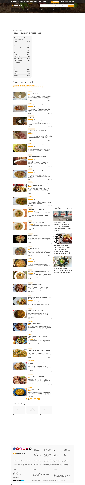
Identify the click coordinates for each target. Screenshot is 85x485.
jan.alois (29, 267)
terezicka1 (30, 243)
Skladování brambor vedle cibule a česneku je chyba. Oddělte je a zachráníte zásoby (61, 474)
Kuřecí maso (35, 9)
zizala (29, 318)
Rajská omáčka (46, 464)
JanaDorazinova (31, 152)
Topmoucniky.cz (67, 450)
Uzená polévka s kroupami (35, 105)
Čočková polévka (65, 464)
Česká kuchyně (40, 10)
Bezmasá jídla (31, 116)
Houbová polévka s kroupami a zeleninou (39, 350)
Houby (30, 334)
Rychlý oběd (65, 465)
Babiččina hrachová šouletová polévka (38, 271)
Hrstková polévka (33, 93)
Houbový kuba (32, 118)
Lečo (54, 465)
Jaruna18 (29, 179)
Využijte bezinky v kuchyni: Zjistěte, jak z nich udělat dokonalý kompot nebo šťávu (61, 476)
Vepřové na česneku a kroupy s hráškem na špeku (39, 362)
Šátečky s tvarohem (16, 472)
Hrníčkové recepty (18, 10)
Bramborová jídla (32, 129)
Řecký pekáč (15, 470)
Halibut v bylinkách (16, 477)
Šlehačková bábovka (35, 460)
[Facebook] (14, 448)
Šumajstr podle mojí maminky (36, 376)
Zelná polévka (41, 460)
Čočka (33, 85)
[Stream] (27, 448)
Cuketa (68, 9)
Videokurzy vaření (37, 451)
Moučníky (26, 9)
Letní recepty (63, 9)
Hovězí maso (22, 85)
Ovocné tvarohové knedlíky (38, 464)
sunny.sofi (30, 255)
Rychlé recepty (26, 10)
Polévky (30, 9)
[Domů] (13, 30)
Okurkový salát (15, 465)
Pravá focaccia (28, 460)
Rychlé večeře (33, 10)
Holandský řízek (28, 465)
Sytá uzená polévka (33, 248)
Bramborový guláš (53, 464)
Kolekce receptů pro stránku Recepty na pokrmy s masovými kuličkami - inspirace (28, 87)
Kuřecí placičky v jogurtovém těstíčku (40, 473)
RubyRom (29, 371)
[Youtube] (24, 448)
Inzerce (54, 449)
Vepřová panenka (62, 460)
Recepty (16, 30)
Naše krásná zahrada (37, 455)
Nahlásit (54, 454)
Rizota (30, 295)
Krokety (28, 414)
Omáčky (21, 9)
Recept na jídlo (36, 449)
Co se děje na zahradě (17, 460)
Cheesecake (59, 464)
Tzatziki (67, 460)
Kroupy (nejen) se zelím (34, 323)
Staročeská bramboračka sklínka (37, 310)
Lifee (65, 455)
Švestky (44, 9)
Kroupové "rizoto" (33, 235)
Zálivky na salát (48, 460)
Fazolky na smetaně (29, 464)
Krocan (14, 414)
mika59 (29, 357)
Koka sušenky (15, 473)
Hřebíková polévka (33, 260)
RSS (54, 450)
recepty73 (30, 292)
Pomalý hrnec (44, 461)
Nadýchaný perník (59, 465)
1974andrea (30, 166)
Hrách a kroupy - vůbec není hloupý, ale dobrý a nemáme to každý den (39, 184)
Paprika (54, 9)
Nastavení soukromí (47, 449)
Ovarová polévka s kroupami (36, 198)
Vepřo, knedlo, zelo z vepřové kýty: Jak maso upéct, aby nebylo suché (41, 471)
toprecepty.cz (30, 100)
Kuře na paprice (39, 465)
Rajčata (12, 10)
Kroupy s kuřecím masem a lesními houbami (37, 336)
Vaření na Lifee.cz (37, 450)
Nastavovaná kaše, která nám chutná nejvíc (38, 131)
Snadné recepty (66, 461)
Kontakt (54, 456)
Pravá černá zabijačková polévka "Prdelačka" (37, 157)
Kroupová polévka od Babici (36, 145)
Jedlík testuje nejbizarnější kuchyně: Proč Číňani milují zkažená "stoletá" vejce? (62, 270)
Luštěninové (28, 85)
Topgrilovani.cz (66, 451)
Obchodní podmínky (47, 454)
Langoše (44, 465)
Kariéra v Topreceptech (57, 451)
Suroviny (20, 30)
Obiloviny (30, 233)
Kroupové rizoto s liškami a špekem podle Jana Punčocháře (39, 298)
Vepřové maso (16, 85)
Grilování (58, 9)
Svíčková (23, 460)
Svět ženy (35, 454)
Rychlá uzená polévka (34, 389)
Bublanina (69, 465)
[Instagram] (20, 448)
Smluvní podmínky (47, 455)
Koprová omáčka (22, 465)
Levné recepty (57, 10)
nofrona (29, 384)
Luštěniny (30, 182)
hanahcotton (30, 396)
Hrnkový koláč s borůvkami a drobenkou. (20, 474)
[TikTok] (30, 448)
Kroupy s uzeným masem (35, 284)
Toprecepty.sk (66, 449)
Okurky (40, 9)
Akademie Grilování (15, 9)
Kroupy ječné (43, 414)
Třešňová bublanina (54, 460)
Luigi (29, 126)
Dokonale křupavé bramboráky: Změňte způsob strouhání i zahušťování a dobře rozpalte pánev (62, 471)
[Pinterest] (17, 448)
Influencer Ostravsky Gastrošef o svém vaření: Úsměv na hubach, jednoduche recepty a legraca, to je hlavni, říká (61, 249)
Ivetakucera (30, 113)
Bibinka (29, 140)
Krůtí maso (22, 461)
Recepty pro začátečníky (48, 10)
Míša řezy (33, 465)
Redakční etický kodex (48, 456)
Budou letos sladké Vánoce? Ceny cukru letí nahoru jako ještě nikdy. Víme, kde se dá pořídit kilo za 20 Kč (62, 226)
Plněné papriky (22, 464)
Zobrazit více (69, 208)
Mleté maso (26, 461)
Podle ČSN (49, 9)
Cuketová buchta (49, 465)
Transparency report (57, 455)
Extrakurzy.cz (30, 305)
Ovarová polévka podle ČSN (36, 209)
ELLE (65, 454)
